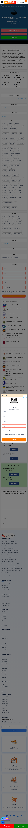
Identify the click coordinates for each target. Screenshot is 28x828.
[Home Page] (20, 2)
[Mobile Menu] (2, 2)
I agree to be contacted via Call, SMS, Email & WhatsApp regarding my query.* (14, 435)
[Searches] (26, 1)
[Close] (25, 396)
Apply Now (14, 439)
